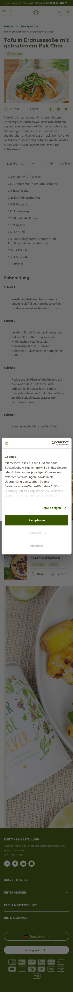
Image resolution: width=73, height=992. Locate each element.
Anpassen (34, 532)
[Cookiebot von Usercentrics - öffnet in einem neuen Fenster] (52, 443)
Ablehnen (36, 545)
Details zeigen (51, 507)
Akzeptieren (36, 520)
